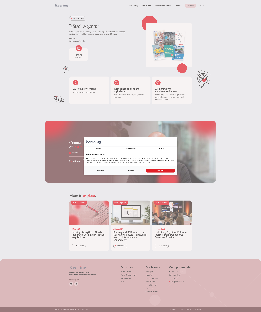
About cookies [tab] (130, 148)
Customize (130, 170)
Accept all (160, 170)
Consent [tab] (99, 148)
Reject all (100, 170)
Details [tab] (161, 148)
